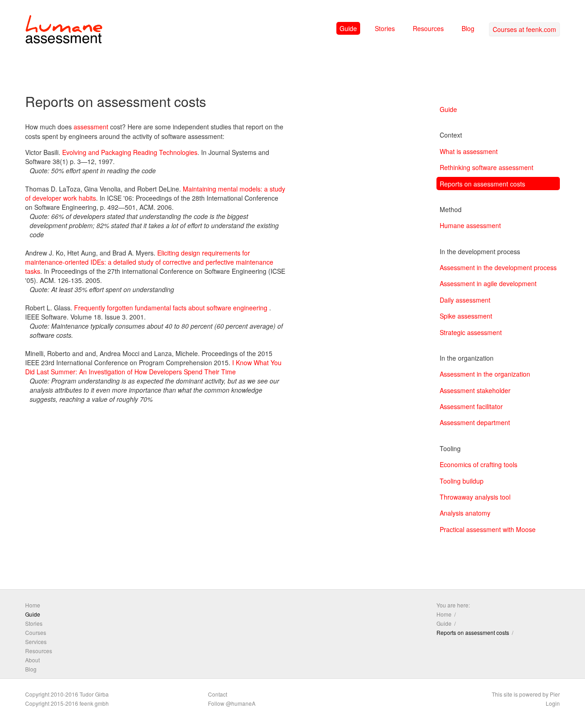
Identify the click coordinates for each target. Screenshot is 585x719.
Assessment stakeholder (475, 390)
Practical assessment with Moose (488, 529)
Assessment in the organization (485, 373)
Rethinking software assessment (486, 167)
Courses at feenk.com (524, 29)
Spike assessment (466, 315)
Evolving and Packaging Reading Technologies (129, 152)
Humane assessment (470, 225)
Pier (555, 694)
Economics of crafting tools (478, 464)
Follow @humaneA (231, 703)
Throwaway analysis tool (475, 496)
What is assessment (469, 151)
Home (32, 605)
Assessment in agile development (488, 283)
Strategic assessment (471, 332)
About (32, 660)
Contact (217, 694)
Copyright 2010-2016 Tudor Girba (67, 694)
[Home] (64, 31)
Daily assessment (465, 299)
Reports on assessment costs (482, 183)
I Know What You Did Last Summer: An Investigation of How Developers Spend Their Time (153, 367)
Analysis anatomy (465, 512)
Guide (348, 28)
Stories (385, 28)
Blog (468, 28)
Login (553, 703)
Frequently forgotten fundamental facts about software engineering (170, 307)
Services (36, 641)
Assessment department (475, 422)
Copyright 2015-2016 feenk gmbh (67, 703)
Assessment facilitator (471, 406)
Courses (35, 632)
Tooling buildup (462, 480)
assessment (91, 126)
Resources (428, 28)
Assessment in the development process (498, 267)
